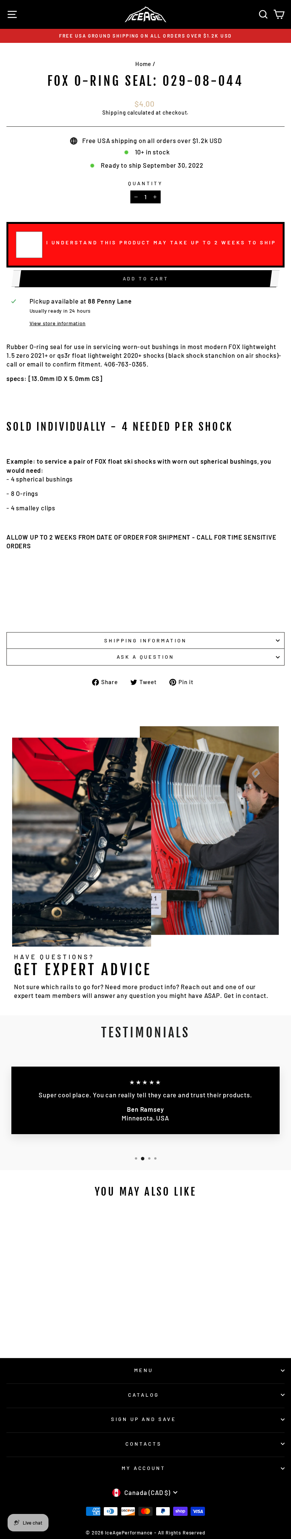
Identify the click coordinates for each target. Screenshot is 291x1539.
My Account (144, 1468)
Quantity (145, 183)
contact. (255, 995)
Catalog (143, 1395)
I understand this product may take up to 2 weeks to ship (161, 242)
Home (143, 63)
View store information (58, 323)
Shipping (114, 112)
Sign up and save (144, 1419)
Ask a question (146, 657)
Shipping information (145, 640)
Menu (143, 1370)
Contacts (143, 1444)
